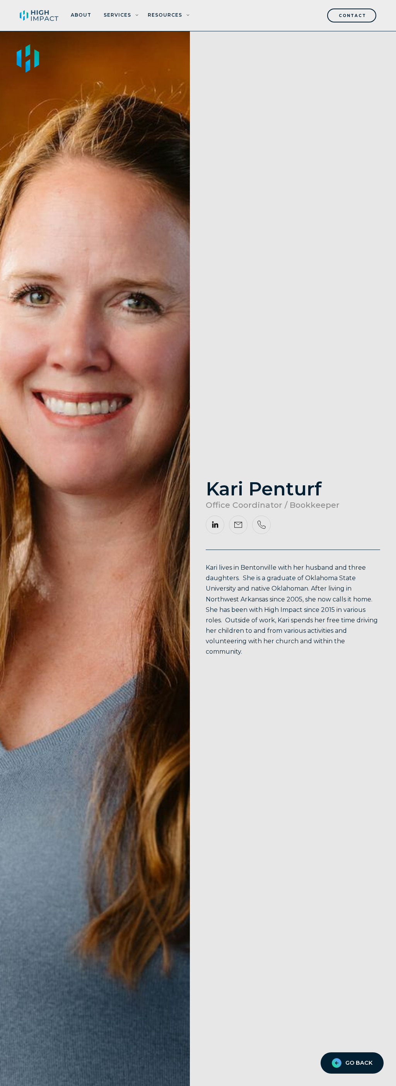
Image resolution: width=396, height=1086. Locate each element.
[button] (121, 15)
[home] (39, 15)
